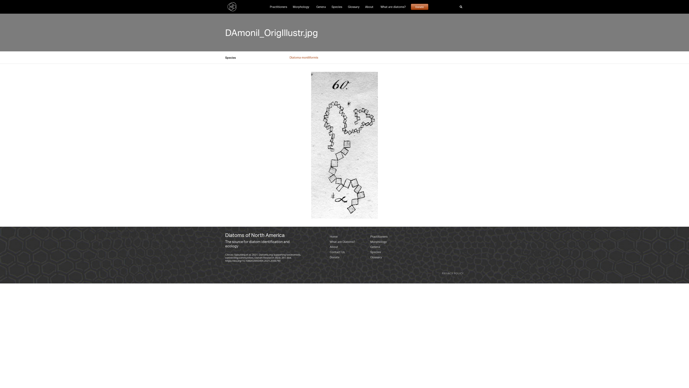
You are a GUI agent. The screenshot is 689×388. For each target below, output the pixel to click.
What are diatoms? (393, 7)
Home (334, 236)
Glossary (353, 7)
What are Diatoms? (342, 242)
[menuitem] (278, 7)
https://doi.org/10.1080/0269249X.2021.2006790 (252, 260)
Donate (419, 6)
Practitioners (278, 7)
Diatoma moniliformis (304, 57)
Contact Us (337, 252)
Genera (321, 7)
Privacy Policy (453, 273)
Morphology (301, 7)
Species (337, 7)
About (369, 7)
